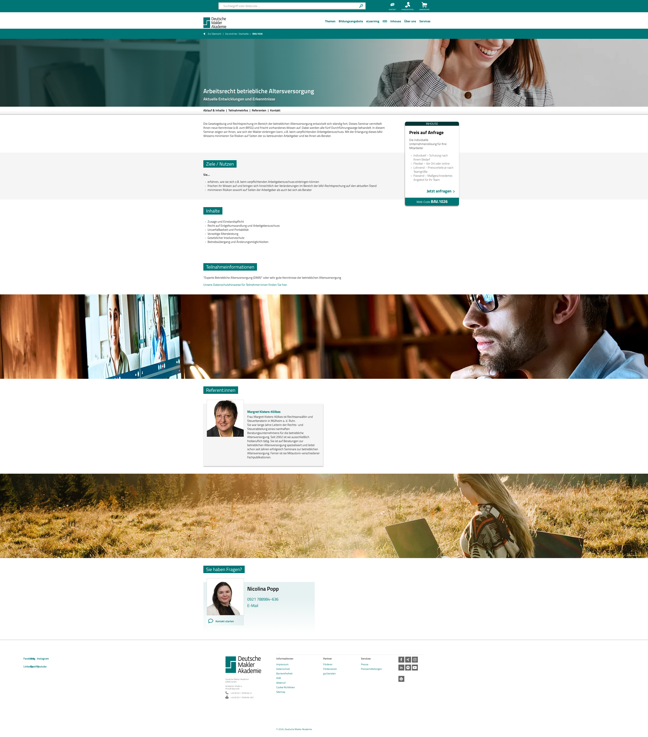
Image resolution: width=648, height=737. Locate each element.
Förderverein (330, 669)
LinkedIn (401, 667)
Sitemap (280, 692)
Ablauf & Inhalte (214, 110)
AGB (278, 678)
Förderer (327, 664)
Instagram (415, 660)
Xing (408, 660)
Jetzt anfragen (439, 191)
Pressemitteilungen (371, 669)
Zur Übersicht (214, 33)
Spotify (408, 667)
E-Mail (252, 605)
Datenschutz (283, 669)
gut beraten (329, 673)
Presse (364, 664)
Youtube (415, 667)
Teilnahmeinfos (238, 110)
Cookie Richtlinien (285, 687)
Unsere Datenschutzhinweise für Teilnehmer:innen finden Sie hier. (245, 284)
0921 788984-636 (262, 599)
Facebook (401, 660)
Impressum (282, 664)
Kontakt (275, 110)
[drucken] (401, 679)
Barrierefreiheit (284, 673)
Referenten (259, 110)
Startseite (244, 33)
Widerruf (281, 683)
